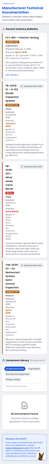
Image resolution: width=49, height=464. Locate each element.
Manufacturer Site (33, 86)
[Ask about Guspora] (41, 456)
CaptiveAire (34, 368)
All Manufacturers (15, 368)
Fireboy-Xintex (13, 379)
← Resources (8, 3)
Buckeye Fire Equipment (17, 374)
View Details (11, 75)
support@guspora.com (17, 448)
